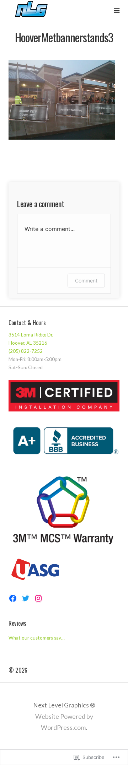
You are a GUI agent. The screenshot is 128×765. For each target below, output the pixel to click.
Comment (86, 281)
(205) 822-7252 (26, 351)
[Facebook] (13, 598)
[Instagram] (38, 598)
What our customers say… (37, 638)
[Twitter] (25, 598)
